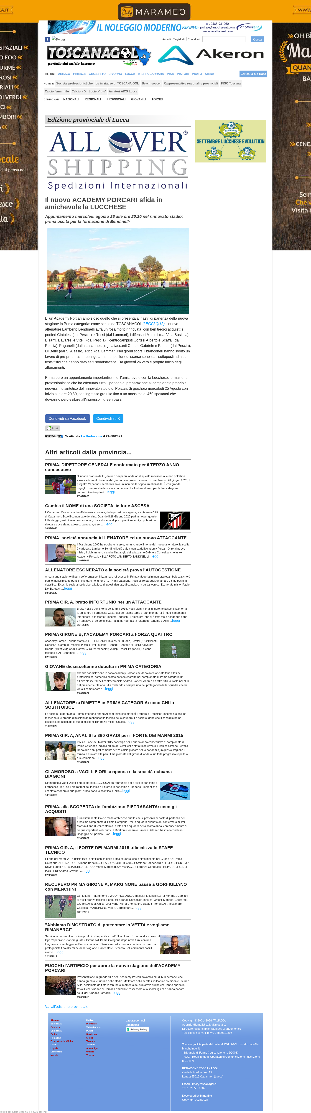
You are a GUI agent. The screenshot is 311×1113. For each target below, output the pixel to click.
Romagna (56, 1038)
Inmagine (206, 1095)
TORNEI (157, 99)
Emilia (54, 1034)
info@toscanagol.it (204, 1084)
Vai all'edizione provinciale (66, 1007)
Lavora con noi (135, 1020)
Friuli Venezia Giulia (62, 1041)
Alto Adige (92, 1048)
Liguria (54, 1048)
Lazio (53, 1044)
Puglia (89, 1030)
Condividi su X (108, 418)
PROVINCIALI (116, 99)
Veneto (90, 1055)
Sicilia (89, 1038)
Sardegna (91, 1034)
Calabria (55, 1027)
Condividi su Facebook (67, 418)
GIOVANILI (138, 99)
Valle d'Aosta (93, 1027)
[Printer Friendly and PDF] (52, 428)
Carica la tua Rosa (253, 74)
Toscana (91, 1041)
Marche (55, 1055)
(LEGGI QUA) (154, 324)
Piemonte (91, 1023)
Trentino (90, 1044)
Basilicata (56, 1023)
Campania (56, 1030)
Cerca (257, 39)
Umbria (90, 1051)
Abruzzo (55, 1020)
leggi (111, 492)
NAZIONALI (71, 99)
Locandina (132, 1024)
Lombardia (56, 1051)
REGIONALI (93, 99)
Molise (90, 1020)
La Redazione (92, 436)
